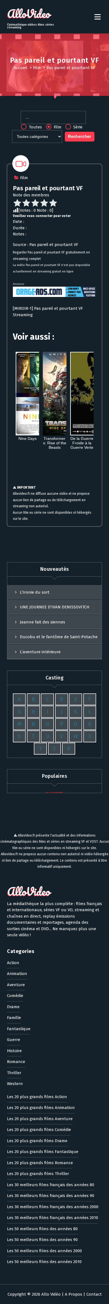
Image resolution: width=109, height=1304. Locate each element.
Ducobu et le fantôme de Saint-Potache (59, 636)
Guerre (13, 1039)
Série (77, 127)
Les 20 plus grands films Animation (41, 1107)
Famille (14, 1017)
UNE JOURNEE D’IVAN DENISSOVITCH (54, 607)
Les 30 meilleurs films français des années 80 (50, 1184)
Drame (13, 1006)
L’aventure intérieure (40, 651)
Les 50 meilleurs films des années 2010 (44, 1261)
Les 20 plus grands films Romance (40, 1162)
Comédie (15, 995)
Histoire (14, 1050)
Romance (16, 1061)
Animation (17, 973)
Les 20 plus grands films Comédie (39, 1129)
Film (37, 67)
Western (15, 1083)
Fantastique (18, 1028)
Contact (94, 1294)
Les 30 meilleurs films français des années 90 (50, 1195)
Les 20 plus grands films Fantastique (42, 1151)
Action (13, 962)
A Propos (73, 1294)
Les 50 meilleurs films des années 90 (42, 1239)
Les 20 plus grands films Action (37, 1096)
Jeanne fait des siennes (42, 622)
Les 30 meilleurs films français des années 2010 (52, 1217)
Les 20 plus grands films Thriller (38, 1173)
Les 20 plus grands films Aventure (40, 1118)
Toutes (35, 127)
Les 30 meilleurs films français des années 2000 (52, 1206)
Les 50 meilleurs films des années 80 (42, 1228)
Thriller (14, 1072)
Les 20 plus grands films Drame (37, 1140)
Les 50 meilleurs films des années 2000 (44, 1250)
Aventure (16, 984)
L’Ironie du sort (34, 592)
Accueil (20, 67)
